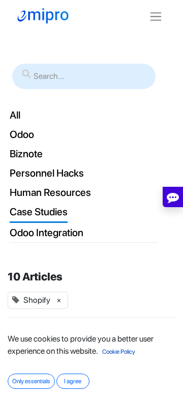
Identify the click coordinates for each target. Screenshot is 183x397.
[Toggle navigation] (155, 16)
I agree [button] (72, 381)
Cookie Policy (118, 351)
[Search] (26, 74)
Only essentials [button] (31, 381)
